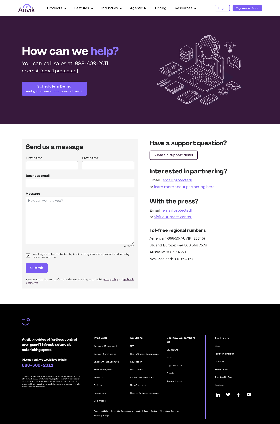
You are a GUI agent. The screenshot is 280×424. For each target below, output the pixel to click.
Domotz (170, 373)
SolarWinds (173, 349)
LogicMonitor (174, 365)
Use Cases (100, 400)
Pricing (160, 8)
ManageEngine (174, 381)
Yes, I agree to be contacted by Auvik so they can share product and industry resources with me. (81, 256)
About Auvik (222, 338)
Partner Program (224, 353)
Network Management (105, 346)
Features (81, 8)
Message (33, 193)
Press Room (221, 369)
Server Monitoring (105, 353)
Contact (219, 385)
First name (34, 158)
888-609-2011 (38, 365)
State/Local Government (144, 353)
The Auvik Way (223, 377)
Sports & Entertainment (144, 393)
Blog (217, 345)
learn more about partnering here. (184, 186)
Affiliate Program (169, 411)
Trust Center (150, 411)
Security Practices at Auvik (126, 411)
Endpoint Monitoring (106, 361)
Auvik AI (99, 377)
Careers (219, 361)
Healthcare (136, 369)
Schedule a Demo (54, 88)
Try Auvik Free (247, 8)
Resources (183, 8)
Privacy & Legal (102, 415)
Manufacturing (138, 385)
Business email (38, 176)
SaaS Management (103, 369)
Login (222, 8)
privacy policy (110, 279)
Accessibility (101, 411)
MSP (132, 346)
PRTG (169, 357)
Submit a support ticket (174, 155)
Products (54, 8)
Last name (90, 158)
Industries (109, 8)
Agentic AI (138, 8)
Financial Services (142, 377)
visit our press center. (173, 216)
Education (136, 361)
